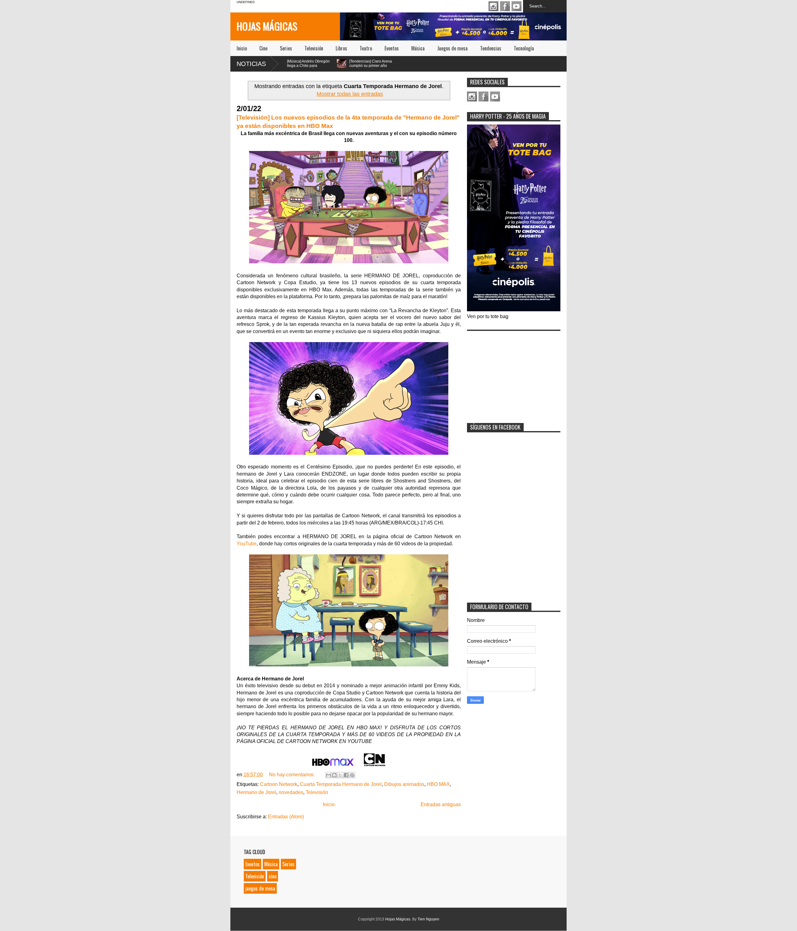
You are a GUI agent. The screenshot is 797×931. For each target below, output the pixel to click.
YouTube (247, 543)
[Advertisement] (513, 373)
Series (286, 48)
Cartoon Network (278, 784)
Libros (341, 48)
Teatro (366, 48)
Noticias (251, 63)
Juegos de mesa (452, 48)
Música (418, 48)
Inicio (242, 48)
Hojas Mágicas (267, 26)
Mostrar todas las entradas (350, 94)
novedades (291, 792)
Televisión (313, 48)
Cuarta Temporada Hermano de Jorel (341, 784)
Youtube (516, 6)
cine (272, 876)
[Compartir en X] (340, 775)
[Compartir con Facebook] (346, 775)
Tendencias (490, 48)
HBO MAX (438, 784)
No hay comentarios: (292, 774)
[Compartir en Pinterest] (352, 775)
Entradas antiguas (441, 804)
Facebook (505, 6)
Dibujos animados (404, 784)
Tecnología (524, 48)
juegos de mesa (260, 888)
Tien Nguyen (428, 919)
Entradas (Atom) (286, 816)
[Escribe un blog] (334, 775)
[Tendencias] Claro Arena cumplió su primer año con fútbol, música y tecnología (331, 68)
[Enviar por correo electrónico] (328, 775)
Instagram (493, 6)
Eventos (391, 48)
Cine (263, 48)
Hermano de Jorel (256, 792)
